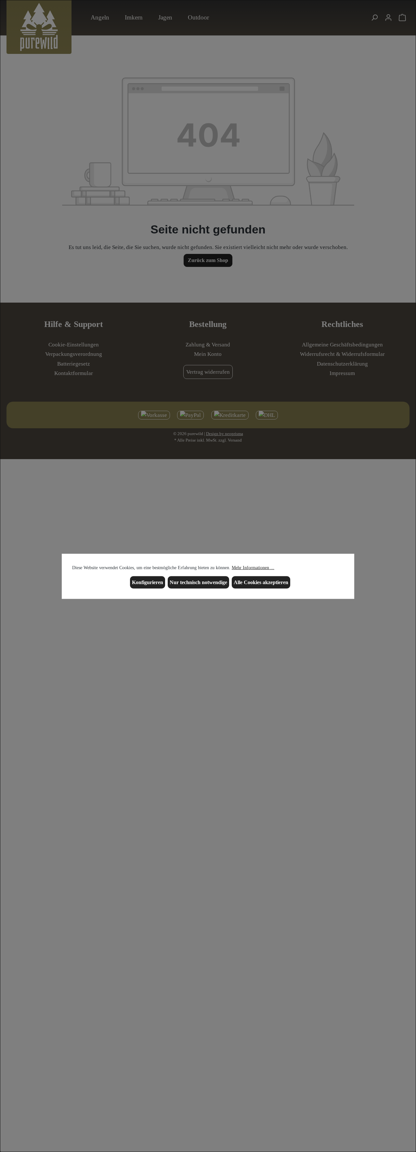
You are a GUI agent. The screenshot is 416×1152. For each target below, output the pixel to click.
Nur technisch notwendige (198, 582)
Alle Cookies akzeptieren (261, 582)
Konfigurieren (147, 582)
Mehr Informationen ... (253, 567)
